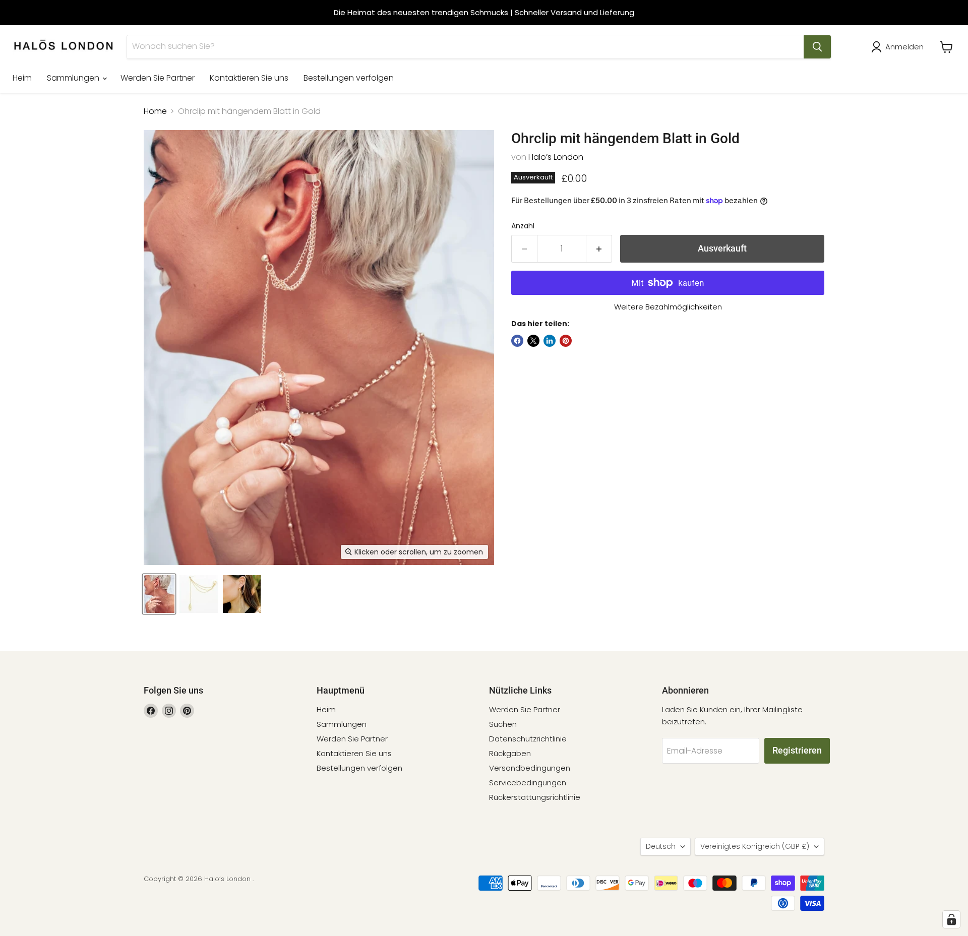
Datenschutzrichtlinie (528, 738)
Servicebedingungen (527, 782)
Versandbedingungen (529, 768)
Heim (22, 78)
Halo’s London (555, 157)
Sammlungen (74, 78)
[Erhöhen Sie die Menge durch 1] (599, 249)
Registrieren (797, 750)
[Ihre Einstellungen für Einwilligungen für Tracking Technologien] (951, 919)
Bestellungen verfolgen (349, 78)
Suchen (503, 724)
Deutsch (661, 846)
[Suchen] (817, 46)
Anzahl (522, 226)
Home (155, 111)
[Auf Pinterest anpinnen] (566, 341)
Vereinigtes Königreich (754, 846)
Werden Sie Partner (157, 78)
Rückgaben (510, 753)
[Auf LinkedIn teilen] (549, 341)
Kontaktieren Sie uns (249, 78)
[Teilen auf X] (533, 341)
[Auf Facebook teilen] (517, 341)
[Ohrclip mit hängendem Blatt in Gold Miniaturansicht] (159, 594)
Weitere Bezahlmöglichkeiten (668, 306)
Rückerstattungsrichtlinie (534, 797)
